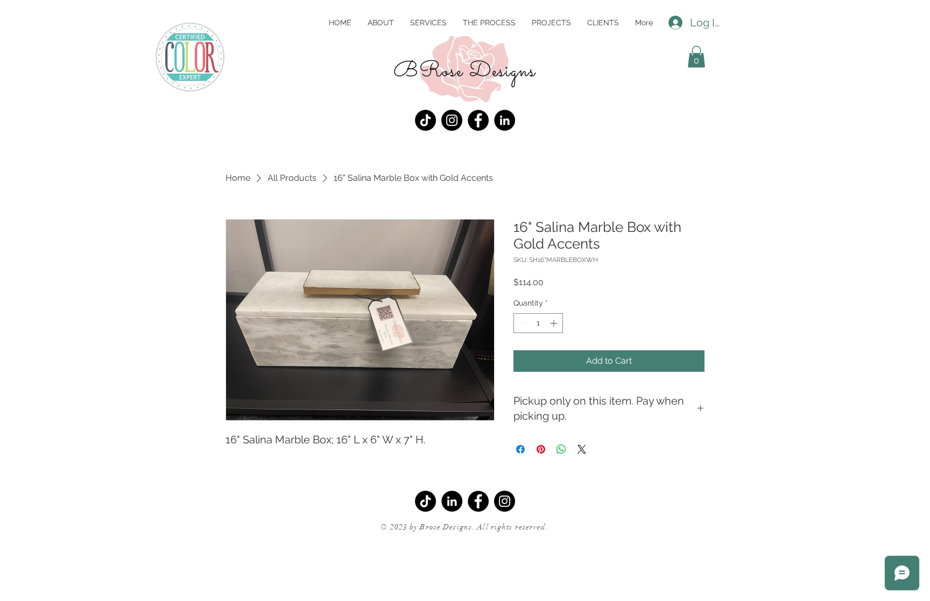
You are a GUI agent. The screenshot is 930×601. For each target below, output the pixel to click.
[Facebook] (478, 120)
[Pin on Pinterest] (540, 449)
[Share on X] (581, 449)
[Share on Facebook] (520, 449)
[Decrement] (522, 323)
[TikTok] (425, 120)
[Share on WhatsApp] (561, 449)
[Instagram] (451, 120)
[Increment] (554, 323)
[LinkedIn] (504, 120)
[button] (696, 57)
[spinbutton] (538, 323)
